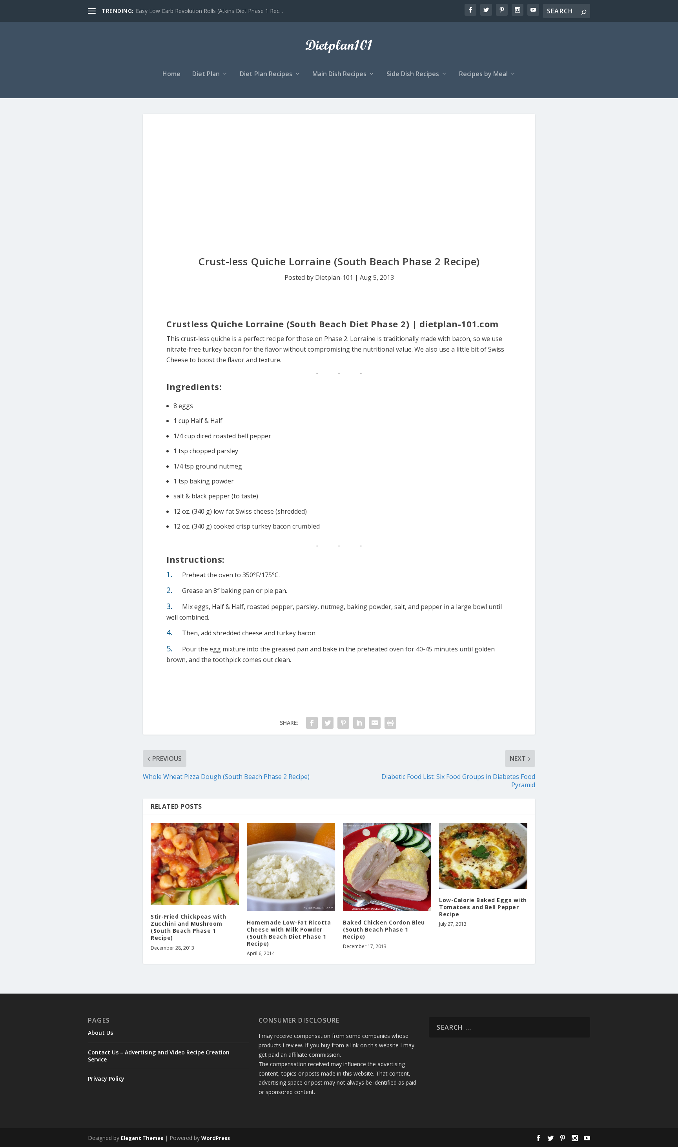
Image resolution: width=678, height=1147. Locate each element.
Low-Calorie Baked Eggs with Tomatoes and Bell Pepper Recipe (483, 907)
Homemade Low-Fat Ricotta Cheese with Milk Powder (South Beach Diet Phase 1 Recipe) (289, 933)
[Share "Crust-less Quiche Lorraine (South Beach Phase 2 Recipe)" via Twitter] (327, 723)
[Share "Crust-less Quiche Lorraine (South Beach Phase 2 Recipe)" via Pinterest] (343, 723)
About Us (100, 1032)
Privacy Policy (106, 1078)
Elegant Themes (142, 1138)
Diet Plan (206, 74)
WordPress (215, 1138)
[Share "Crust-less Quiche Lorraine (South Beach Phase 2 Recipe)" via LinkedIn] (359, 723)
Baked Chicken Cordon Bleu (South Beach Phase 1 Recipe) (384, 929)
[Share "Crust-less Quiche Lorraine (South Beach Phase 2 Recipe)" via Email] (375, 723)
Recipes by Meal (483, 74)
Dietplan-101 (334, 277)
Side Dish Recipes (412, 74)
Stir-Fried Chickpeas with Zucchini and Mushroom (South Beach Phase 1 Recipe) (188, 927)
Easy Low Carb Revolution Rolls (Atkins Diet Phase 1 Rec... (209, 11)
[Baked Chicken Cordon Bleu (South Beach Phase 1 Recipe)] (387, 867)
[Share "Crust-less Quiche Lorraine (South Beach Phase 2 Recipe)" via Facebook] (312, 723)
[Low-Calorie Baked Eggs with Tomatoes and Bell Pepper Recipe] (483, 856)
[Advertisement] (339, 173)
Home (171, 74)
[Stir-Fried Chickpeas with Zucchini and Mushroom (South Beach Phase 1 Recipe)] (195, 864)
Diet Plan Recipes (266, 74)
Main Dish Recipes (339, 74)
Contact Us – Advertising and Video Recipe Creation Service (159, 1056)
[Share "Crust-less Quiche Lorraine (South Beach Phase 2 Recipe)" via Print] (390, 723)
